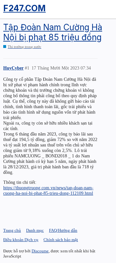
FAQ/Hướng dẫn (63, 230)
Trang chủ (12, 230)
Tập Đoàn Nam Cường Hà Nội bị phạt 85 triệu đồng (52, 32)
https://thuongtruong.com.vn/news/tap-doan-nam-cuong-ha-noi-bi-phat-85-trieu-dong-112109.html (48, 190)
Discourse (40, 251)
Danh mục (35, 230)
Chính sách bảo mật (61, 239)
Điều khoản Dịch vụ (20, 239)
